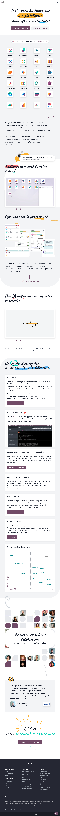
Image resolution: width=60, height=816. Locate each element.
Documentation (9, 773)
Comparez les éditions (15, 403)
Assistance (25, 774)
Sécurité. (42, 791)
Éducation (25, 781)
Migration (24, 776)
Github (6, 783)
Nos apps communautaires (17, 467)
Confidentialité (44, 789)
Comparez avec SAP (32, 281)
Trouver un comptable (28, 784)
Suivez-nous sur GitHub (16, 512)
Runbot (6, 785)
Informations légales (45, 787)
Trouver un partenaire (28, 786)
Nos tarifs (12, 537)
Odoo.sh (15, 417)
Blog (41, 783)
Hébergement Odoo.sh (28, 771)
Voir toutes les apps (44, 117)
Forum (6, 775)
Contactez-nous (44, 775)
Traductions (8, 787)
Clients (42, 784)
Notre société (43, 771)
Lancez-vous (20, 28)
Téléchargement (9, 781)
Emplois (42, 777)
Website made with (28, 814)
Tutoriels (7, 771)
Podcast (42, 781)
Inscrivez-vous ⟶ (42, 41)
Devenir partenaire (27, 788)
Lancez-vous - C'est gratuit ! (30, 742)
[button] (58, 2)
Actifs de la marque (45, 773)
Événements (43, 779)
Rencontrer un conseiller (40, 28)
